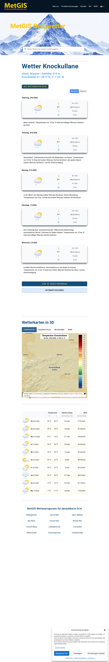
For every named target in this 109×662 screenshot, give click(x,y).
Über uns (56, 6)
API (90, 6)
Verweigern (78, 653)
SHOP (96, 6)
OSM (76, 394)
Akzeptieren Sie (61, 653)
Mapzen (72, 394)
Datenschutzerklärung (80, 658)
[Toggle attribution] (85, 393)
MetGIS (60, 394)
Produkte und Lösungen (69, 6)
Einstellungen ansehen (96, 653)
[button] (105, 630)
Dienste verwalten (60, 647)
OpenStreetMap (38, 394)
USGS (80, 394)
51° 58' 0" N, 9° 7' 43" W (50, 77)
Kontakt (83, 6)
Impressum (91, 658)
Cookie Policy (69, 658)
